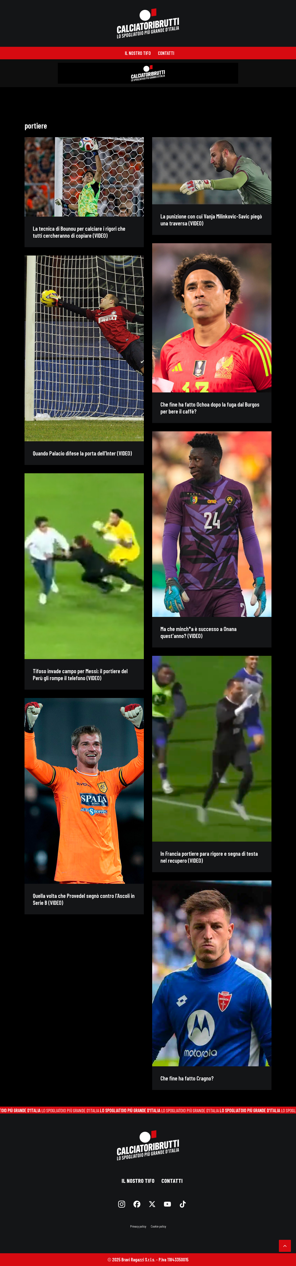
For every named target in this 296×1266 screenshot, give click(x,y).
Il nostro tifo (138, 53)
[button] (84, 177)
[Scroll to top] (285, 1245)
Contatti (166, 53)
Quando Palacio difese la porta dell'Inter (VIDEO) (82, 453)
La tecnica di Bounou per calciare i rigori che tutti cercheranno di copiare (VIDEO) (79, 232)
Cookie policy (158, 1226)
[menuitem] (138, 53)
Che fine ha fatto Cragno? (187, 1078)
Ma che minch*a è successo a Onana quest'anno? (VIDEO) (198, 632)
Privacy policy (138, 1226)
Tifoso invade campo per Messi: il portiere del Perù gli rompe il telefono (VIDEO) (80, 674)
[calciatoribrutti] (148, 23)
